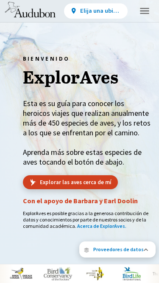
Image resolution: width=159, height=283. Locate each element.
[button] (117, 249)
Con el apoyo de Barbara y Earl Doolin (80, 200)
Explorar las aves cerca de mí (76, 182)
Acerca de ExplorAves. (101, 226)
